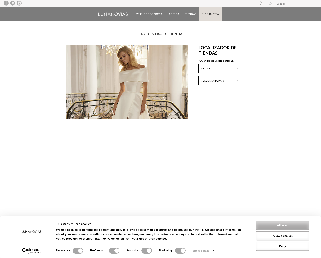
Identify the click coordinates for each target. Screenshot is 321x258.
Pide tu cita (210, 14)
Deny (282, 246)
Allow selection (283, 235)
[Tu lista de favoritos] (270, 3)
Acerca (174, 14)
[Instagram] (19, 3)
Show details (200, 250)
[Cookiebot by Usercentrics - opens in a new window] (31, 251)
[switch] (114, 251)
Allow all (282, 225)
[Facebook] (6, 3)
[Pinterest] (12, 3)
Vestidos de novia (149, 14)
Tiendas (190, 14)
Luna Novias (113, 14)
